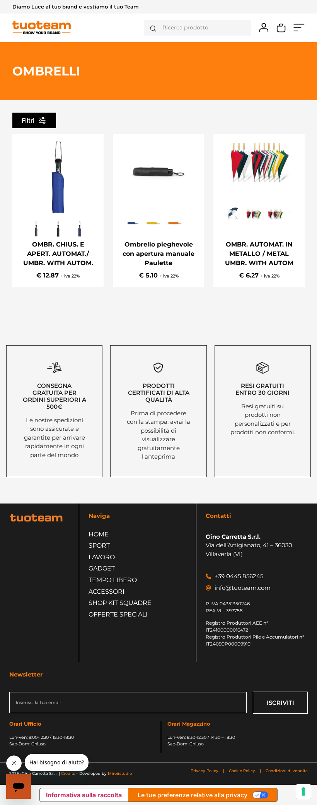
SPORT (99, 545)
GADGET (102, 568)
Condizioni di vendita (287, 770)
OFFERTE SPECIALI (118, 614)
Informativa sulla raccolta (84, 795)
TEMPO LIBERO (113, 580)
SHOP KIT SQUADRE (120, 602)
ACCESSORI (106, 591)
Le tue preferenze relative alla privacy (192, 795)
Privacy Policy (205, 770)
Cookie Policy (242, 770)
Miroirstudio (120, 773)
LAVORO (102, 557)
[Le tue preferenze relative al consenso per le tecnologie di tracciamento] (303, 791)
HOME (99, 534)
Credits (68, 773)
